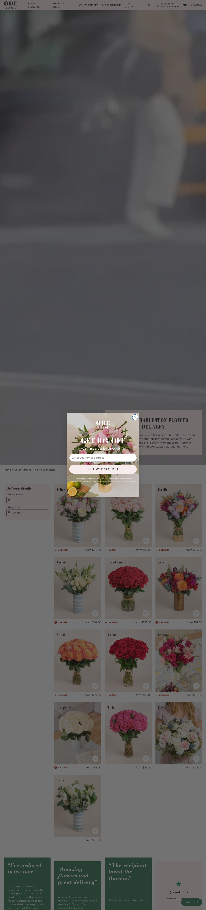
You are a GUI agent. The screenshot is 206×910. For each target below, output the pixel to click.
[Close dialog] (135, 417)
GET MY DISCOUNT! (103, 469)
